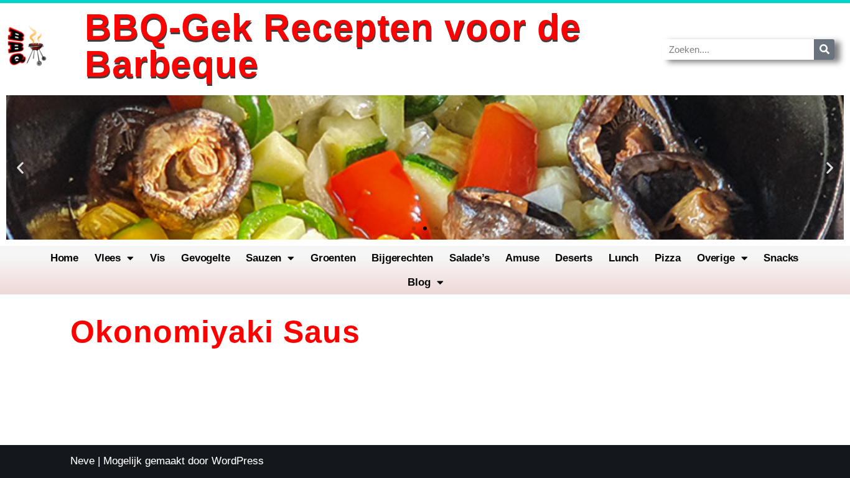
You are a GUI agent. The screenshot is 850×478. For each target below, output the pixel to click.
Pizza (668, 258)
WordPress (238, 461)
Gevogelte (205, 258)
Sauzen (263, 258)
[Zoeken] (824, 49)
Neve (82, 461)
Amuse (522, 258)
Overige (716, 258)
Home (64, 258)
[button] (20, 168)
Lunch (623, 258)
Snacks (781, 258)
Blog (419, 282)
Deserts (573, 258)
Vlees (108, 258)
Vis (157, 258)
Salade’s (469, 258)
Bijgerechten (402, 258)
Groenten (333, 258)
